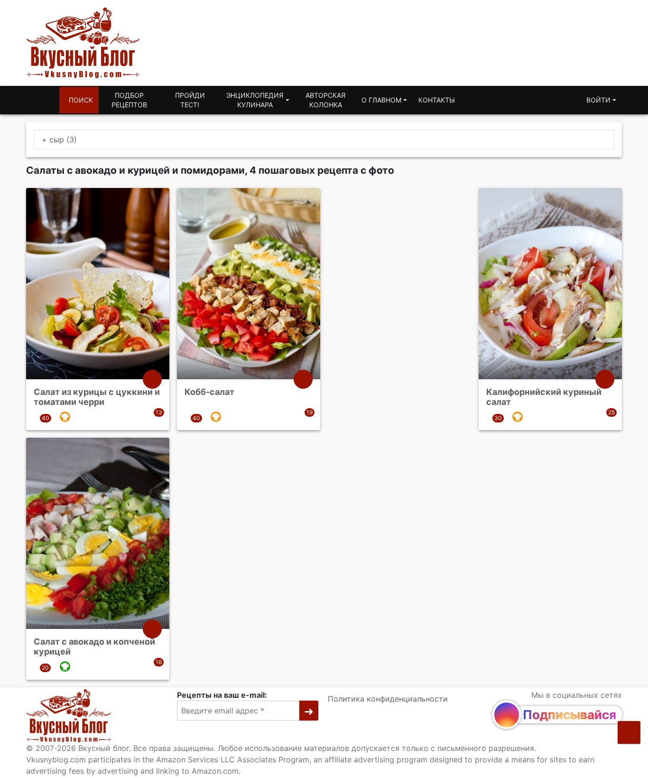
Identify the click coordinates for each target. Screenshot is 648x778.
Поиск (81, 100)
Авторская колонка (325, 100)
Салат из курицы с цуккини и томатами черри (97, 397)
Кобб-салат (209, 392)
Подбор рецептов (129, 100)
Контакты (436, 100)
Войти (598, 100)
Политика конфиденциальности (388, 698)
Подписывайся (569, 714)
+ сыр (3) (59, 139)
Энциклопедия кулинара (254, 100)
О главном (381, 100)
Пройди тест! (190, 100)
